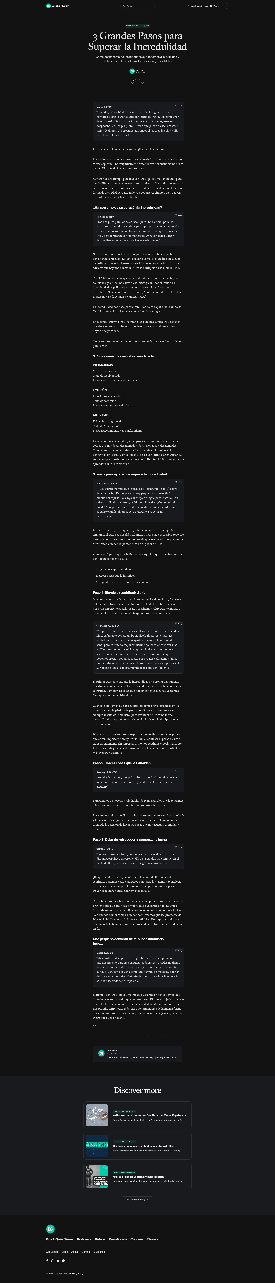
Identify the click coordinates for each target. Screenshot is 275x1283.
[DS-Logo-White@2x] (57, 5)
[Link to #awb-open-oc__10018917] (224, 6)
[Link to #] (133, 81)
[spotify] (63, 1260)
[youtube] (58, 1260)
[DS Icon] (50, 1226)
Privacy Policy (76, 1273)
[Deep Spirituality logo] (132, 70)
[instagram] (52, 1260)
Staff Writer (141, 70)
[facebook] (47, 1260)
